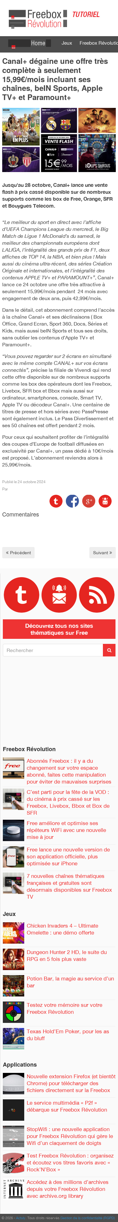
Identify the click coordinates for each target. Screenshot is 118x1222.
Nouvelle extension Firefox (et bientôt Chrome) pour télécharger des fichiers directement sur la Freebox (71, 1083)
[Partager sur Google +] (88, 500)
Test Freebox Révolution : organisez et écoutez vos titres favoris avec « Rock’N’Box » (70, 1162)
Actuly (20, 1218)
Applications (20, 1064)
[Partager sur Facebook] (72, 500)
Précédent (20, 552)
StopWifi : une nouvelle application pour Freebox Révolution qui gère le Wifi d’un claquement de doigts (70, 1136)
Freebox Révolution (29, 749)
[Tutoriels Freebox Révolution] (59, 17)
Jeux (67, 43)
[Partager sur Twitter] (56, 500)
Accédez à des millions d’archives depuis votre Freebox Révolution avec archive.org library (68, 1189)
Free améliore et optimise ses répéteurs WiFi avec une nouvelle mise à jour (66, 830)
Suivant (100, 552)
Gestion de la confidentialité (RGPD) (87, 1218)
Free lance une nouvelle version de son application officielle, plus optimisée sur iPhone (68, 856)
